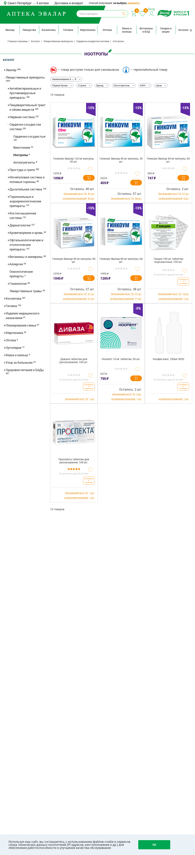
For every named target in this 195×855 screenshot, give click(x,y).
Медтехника (87, 30)
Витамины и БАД (146, 29)
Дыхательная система (26, 189)
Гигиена (68, 30)
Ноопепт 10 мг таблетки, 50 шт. (121, 359)
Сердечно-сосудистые (29, 136)
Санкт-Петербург (20, 3)
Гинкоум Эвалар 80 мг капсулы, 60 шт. (121, 260)
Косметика (49, 30)
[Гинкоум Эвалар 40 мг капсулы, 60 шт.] (168, 132)
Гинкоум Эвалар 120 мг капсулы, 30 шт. (73, 160)
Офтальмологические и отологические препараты (26, 244)
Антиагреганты (24, 162)
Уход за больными (19, 362)
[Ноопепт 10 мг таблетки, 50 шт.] (121, 333)
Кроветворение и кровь (27, 233)
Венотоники (22, 147)
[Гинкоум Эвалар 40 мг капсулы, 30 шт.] (121, 132)
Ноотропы (21, 155)
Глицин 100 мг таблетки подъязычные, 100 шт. (168, 260)
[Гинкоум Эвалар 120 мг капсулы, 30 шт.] (74, 132)
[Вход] (152, 13)
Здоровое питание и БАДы (25, 370)
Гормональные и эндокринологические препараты (25, 201)
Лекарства (29, 30)
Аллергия (17, 264)
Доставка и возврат (68, 3)
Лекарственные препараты (25, 77)
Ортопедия (14, 348)
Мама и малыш (127, 29)
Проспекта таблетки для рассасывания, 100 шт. (73, 461)
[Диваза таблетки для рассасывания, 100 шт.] (74, 333)
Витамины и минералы (26, 257)
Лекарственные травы (26, 291)
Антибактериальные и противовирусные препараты (25, 92)
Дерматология (20, 225)
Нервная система (22, 117)
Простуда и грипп (23, 170)
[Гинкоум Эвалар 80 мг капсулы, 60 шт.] (121, 232)
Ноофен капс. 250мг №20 (168, 359)
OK (154, 844)
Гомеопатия (18, 284)
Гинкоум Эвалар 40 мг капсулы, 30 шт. (121, 160)
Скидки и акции (166, 29)
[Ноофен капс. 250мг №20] (168, 333)
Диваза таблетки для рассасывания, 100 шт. (73, 361)
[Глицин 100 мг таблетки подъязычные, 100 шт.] (168, 232)
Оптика (107, 30)
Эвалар (9, 30)
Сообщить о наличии (183, 281)
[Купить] (89, 178)
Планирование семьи (21, 325)
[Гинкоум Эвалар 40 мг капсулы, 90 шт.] (74, 232)
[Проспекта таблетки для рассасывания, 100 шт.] (74, 433)
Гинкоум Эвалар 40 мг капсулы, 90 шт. (73, 260)
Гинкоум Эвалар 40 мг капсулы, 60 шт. (168, 160)
